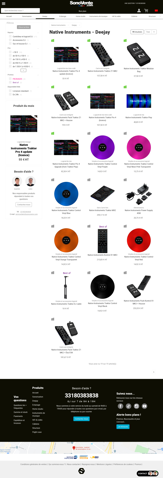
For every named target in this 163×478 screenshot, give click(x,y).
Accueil (9, 16)
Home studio (80, 16)
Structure (152, 16)
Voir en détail (63, 62)
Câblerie (134, 16)
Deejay (44, 16)
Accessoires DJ (21, 40)
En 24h (17, 94)
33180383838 (25, 212)
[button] (24, 33)
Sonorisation (27, 16)
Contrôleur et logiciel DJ (25, 36)
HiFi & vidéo (116, 16)
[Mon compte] (139, 10)
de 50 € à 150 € (21, 55)
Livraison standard (22, 91)
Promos (138, 464)
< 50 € (17, 52)
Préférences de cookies (123, 464)
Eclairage (62, 16)
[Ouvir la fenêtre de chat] (147, 473)
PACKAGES (19, 79)
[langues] (155, 10)
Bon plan (82, 11)
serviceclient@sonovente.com (27, 214)
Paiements (18, 416)
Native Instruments (70, 32)
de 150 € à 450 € (21, 59)
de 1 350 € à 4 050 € (23, 66)
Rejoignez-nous (88, 464)
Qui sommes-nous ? (56, 464)
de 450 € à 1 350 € (22, 63)
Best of (17, 82)
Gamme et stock (20, 412)
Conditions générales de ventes (33, 464)
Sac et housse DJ (22, 43)
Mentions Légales (104, 464)
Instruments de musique (98, 16)
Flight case (37, 432)
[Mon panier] (145, 10)
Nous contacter (73, 464)
